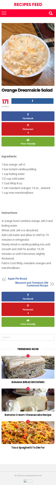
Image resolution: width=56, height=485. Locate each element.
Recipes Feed (28, 4)
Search (50, 13)
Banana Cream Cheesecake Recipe (28, 415)
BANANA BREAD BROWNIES (28, 382)
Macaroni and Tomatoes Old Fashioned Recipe (31, 284)
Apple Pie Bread (17, 278)
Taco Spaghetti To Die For (28, 447)
